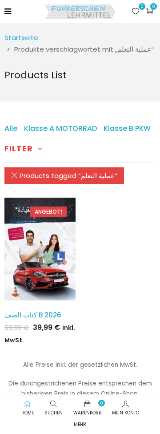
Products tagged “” (67, 175)
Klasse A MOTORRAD (60, 128)
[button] (149, 11)
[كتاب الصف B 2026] (40, 249)
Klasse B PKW (127, 128)
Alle (10, 128)
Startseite (21, 37)
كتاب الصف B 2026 (32, 315)
